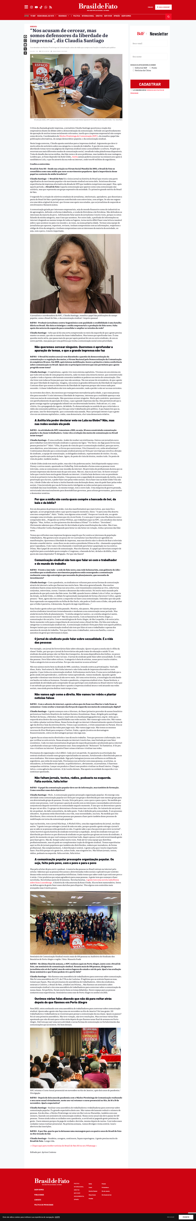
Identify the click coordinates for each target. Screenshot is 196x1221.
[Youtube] (36, 7)
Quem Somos (126, 16)
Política (76, 16)
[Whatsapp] (45, 7)
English (150, 7)
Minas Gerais (92, 1195)
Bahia (90, 1183)
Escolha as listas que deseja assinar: (143, 65)
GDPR (57, 1217)
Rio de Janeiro (106, 1191)
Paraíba (91, 1198)
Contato (37, 1200)
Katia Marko (64, 51)
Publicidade (39, 1195)
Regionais (63, 16)
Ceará (90, 1187)
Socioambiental (79, 1196)
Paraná (104, 1183)
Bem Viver (108, 16)
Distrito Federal (93, 1191)
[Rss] (50, 7)
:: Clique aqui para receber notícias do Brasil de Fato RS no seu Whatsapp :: (63, 1145)
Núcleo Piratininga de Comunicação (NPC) (78, 135)
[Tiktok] (41, 7)
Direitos (99, 16)
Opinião (117, 16)
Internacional (88, 16)
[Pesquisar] (168, 16)
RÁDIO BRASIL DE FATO (45, 16)
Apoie (26, 16)
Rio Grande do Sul (106, 1195)
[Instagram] (31, 7)
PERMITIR (186, 1217)
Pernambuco (105, 1187)
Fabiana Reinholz (57, 51)
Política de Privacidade (43, 1205)
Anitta (75, 156)
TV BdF (33, 16)
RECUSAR (170, 1217)
